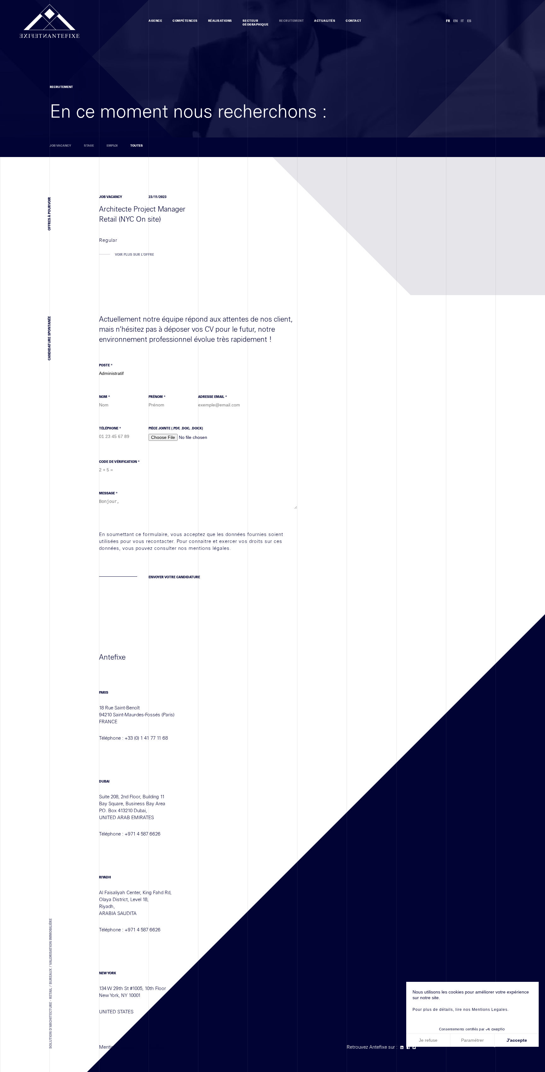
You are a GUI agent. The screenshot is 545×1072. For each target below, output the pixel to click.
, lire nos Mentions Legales (480, 1009)
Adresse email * (212, 397)
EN (455, 21)
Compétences (185, 21)
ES (469, 21)
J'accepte (517, 1040)
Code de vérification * (119, 462)
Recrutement (291, 21)
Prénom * (157, 397)
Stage (89, 146)
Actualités (324, 21)
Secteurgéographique (256, 22)
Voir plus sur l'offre (134, 255)
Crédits (156, 1047)
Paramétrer (472, 1040)
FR (448, 21)
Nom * (104, 397)
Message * (108, 493)
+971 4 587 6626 (143, 834)
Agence (155, 21)
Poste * (106, 365)
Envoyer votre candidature (174, 577)
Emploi (112, 146)
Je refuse (428, 1040)
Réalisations (220, 21)
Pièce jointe (176, 428)
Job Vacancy (60, 146)
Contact (353, 21)
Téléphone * (110, 428)
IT (462, 21)
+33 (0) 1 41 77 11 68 (146, 738)
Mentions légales (117, 1047)
